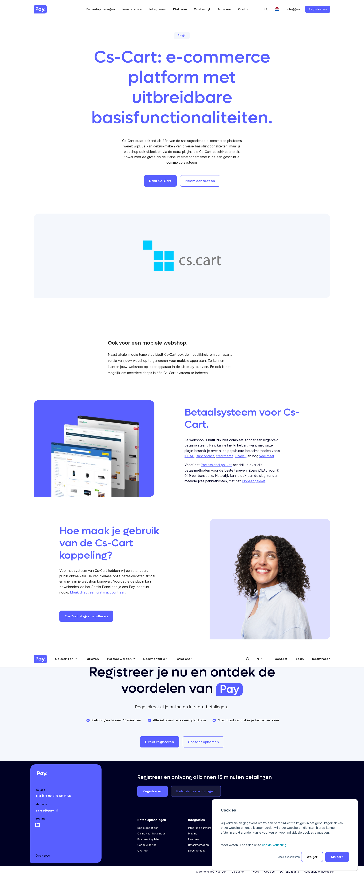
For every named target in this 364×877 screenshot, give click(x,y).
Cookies (269, 871)
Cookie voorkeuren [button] (289, 856)
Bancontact (205, 456)
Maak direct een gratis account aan (97, 592)
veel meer (266, 456)
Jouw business (132, 9)
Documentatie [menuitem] (197, 850)
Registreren (321, 659)
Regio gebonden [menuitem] (147, 827)
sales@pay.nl (46, 810)
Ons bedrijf (202, 9)
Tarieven (224, 9)
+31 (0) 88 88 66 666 (53, 796)
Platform (180, 9)
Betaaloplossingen (100, 9)
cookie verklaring (274, 845)
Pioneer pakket (253, 481)
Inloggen (293, 9)
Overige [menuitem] (142, 850)
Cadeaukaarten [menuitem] (147, 844)
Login (300, 659)
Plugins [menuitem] (192, 833)
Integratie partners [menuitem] (199, 827)
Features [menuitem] (193, 839)
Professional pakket (216, 465)
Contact (244, 9)
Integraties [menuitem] (196, 820)
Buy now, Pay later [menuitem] (148, 839)
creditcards (224, 456)
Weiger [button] (312, 857)
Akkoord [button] (337, 857)
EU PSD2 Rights (289, 871)
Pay (230, 689)
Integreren (157, 9)
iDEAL (189, 456)
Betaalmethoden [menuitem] (198, 844)
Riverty (240, 456)
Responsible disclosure (319, 871)
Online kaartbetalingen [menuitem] (151, 833)
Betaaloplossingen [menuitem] (151, 820)
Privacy (254, 871)
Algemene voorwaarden (211, 871)
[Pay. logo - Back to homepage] (40, 659)
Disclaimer (238, 871)
